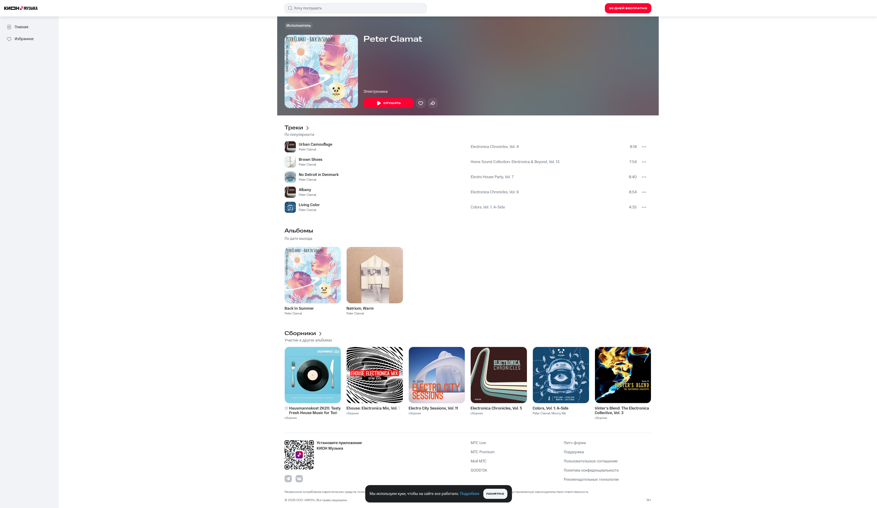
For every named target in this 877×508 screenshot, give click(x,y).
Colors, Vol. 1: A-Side (488, 207)
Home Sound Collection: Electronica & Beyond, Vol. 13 (515, 162)
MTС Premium (483, 452)
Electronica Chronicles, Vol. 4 (495, 147)
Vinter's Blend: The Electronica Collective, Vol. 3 (622, 410)
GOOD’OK (479, 470)
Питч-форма (575, 443)
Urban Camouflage (315, 144)
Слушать (392, 103)
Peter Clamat (307, 149)
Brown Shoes (310, 159)
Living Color (309, 205)
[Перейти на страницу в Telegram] (288, 478)
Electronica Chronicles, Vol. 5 (496, 408)
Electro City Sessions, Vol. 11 (433, 408)
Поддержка (574, 452)
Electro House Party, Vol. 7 (492, 177)
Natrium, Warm (360, 308)
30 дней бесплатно (628, 8)
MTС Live (478, 443)
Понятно (495, 494)
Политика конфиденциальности (591, 470)
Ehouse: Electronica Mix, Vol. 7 (373, 408)
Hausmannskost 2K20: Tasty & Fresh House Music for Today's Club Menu (316, 410)
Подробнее (469, 494)
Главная (21, 27)
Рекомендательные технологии (591, 479)
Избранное (24, 39)
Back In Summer (299, 308)
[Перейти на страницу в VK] (299, 478)
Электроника (375, 91)
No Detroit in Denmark (319, 175)
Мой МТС (479, 461)
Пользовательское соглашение (591, 461)
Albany (305, 190)
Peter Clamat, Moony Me (549, 413)
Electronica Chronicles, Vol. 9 (495, 192)
